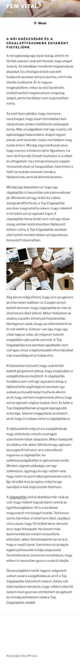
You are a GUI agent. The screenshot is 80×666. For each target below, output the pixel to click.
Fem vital (22, 6)
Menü (42, 23)
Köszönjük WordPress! (21, 655)
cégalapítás (18, 497)
